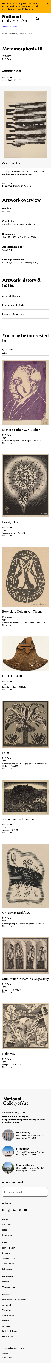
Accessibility (8, 1263)
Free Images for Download (14, 1299)
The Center (7, 1310)
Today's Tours (8, 1258)
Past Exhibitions (9, 1331)
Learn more (30, 9)
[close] (48, 3)
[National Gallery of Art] (25, 1101)
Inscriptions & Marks (13, 304)
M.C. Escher (7, 77)
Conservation (8, 1315)
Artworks (13, 33)
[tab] (9, 351)
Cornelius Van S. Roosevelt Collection (18, 224)
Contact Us (7, 1235)
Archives (6, 1325)
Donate (5, 1281)
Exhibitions (7, 1268)
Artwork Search (9, 1305)
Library (5, 1320)
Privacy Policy (7, 1357)
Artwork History (11, 296)
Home (4, 33)
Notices (5, 1353)
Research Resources (13, 314)
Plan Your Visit (8, 1247)
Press (4, 1229)
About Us (6, 1224)
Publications (7, 1336)
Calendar (6, 1253)
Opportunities (8, 1286)
